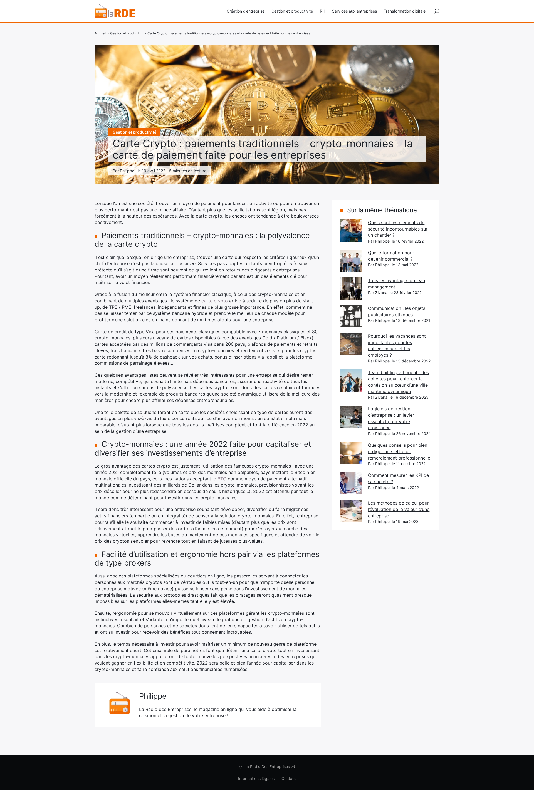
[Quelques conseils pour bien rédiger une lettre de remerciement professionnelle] (351, 453)
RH (322, 11)
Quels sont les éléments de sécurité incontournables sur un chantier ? (397, 229)
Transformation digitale (405, 11)
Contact (288, 778)
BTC (221, 479)
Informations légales (256, 778)
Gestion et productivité (292, 11)
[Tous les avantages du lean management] (351, 288)
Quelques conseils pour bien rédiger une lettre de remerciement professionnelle (399, 451)
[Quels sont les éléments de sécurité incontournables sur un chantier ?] (351, 230)
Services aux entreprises (354, 11)
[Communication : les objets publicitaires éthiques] (351, 316)
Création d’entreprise (245, 11)
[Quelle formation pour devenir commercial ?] (351, 261)
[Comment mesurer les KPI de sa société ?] (351, 483)
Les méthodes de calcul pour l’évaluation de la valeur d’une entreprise (398, 509)
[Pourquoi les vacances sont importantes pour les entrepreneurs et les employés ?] (351, 344)
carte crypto (214, 300)
